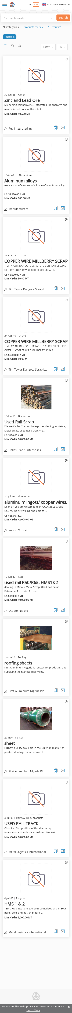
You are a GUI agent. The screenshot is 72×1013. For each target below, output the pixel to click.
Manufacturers (18, 209)
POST (36, 4)
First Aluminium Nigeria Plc (26, 691)
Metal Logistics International (27, 852)
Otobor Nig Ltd (18, 611)
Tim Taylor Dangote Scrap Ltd (28, 289)
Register (64, 4)
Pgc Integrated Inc (20, 128)
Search (63, 18)
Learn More (33, 1010)
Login (54, 4)
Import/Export (18, 530)
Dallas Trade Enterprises (25, 450)
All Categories (11, 27)
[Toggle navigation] (5, 4)
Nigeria (10, 36)
